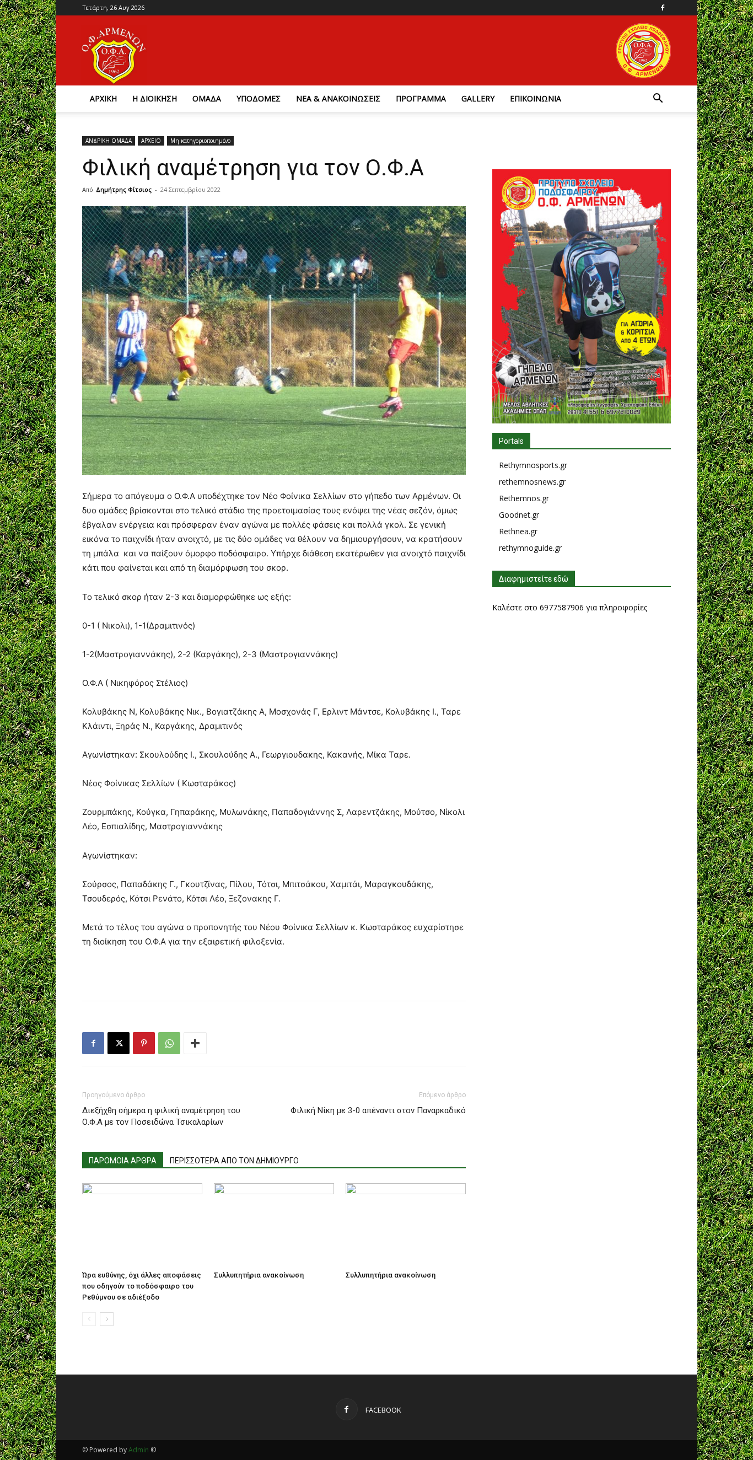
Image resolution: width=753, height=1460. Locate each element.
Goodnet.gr (519, 514)
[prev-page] (89, 1319)
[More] (195, 1043)
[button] (657, 99)
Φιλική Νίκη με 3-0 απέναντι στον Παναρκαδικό (378, 1110)
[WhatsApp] (169, 1043)
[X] (118, 1043)
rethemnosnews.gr (532, 481)
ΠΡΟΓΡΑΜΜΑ (421, 98)
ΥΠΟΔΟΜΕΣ (258, 98)
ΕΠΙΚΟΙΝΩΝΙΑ (535, 98)
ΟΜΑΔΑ (206, 98)
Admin (138, 1449)
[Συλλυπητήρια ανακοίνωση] (274, 1224)
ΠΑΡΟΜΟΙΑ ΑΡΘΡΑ (123, 1160)
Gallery (477, 98)
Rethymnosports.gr (533, 465)
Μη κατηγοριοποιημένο (200, 140)
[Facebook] (662, 7)
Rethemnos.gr (524, 498)
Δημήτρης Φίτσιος (124, 189)
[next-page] (107, 1319)
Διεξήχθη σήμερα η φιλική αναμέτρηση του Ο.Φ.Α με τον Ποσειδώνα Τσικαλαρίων (161, 1116)
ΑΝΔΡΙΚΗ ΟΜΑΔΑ (108, 140)
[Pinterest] (144, 1043)
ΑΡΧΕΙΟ (151, 140)
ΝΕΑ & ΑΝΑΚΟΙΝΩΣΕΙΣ (338, 98)
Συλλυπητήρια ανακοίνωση (259, 1275)
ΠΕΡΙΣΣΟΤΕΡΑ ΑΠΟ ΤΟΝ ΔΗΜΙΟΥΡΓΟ (234, 1160)
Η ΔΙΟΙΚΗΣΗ (154, 98)
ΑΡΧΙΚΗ (103, 98)
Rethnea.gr (518, 531)
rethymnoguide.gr (530, 548)
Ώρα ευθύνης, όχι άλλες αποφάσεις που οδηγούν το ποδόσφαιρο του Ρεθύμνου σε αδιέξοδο (141, 1286)
